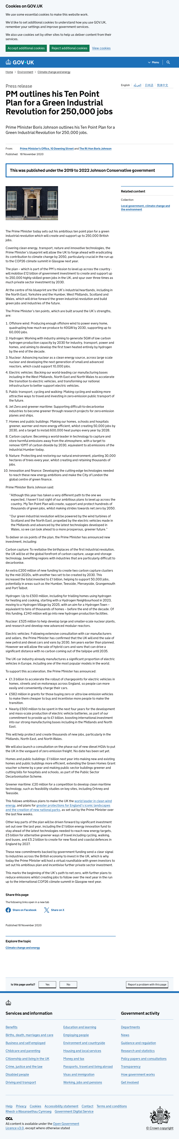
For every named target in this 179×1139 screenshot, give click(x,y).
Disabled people (17, 1074)
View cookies (101, 48)
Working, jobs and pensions (82, 1082)
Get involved (130, 1082)
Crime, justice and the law (24, 1067)
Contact (87, 1106)
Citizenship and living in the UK (27, 1059)
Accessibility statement (61, 1106)
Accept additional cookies (26, 48)
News (125, 1035)
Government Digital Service (74, 1111)
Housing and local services (82, 1051)
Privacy (21, 1106)
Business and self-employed (25, 1043)
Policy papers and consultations (144, 1059)
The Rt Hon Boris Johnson (95, 148)
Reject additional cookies (69, 48)
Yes (50, 984)
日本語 (149, 85)
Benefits (11, 1027)
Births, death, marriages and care (29, 1035)
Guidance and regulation (138, 1043)
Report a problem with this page (147, 984)
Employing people (76, 1035)
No (72, 984)
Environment (25, 72)
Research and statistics (138, 1051)
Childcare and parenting (23, 1051)
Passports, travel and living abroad (88, 1067)
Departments (130, 1027)
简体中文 (162, 85)
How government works (138, 1074)
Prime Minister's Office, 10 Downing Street (47, 148)
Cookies (35, 1106)
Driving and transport (21, 1082)
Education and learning (79, 1027)
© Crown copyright (159, 1128)
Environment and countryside (84, 1043)
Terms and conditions (112, 1106)
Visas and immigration (78, 1074)
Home (9, 72)
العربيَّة (137, 85)
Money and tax (73, 1059)
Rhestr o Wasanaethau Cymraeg (28, 1111)
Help (9, 1106)
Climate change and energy (54, 72)
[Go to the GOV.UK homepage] (20, 62)
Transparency (131, 1067)
